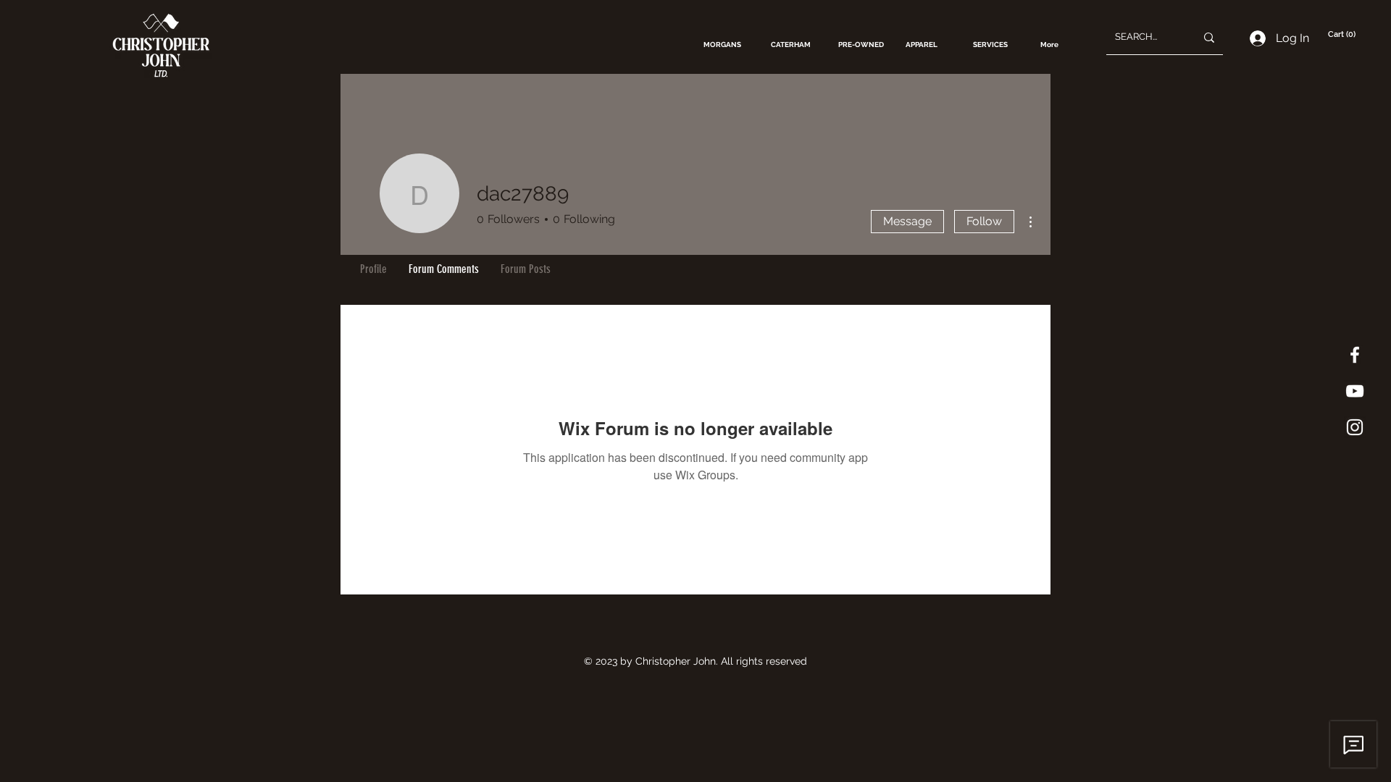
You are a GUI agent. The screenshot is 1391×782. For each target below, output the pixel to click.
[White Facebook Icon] (1355, 355)
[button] (1343, 34)
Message (907, 221)
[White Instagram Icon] (1355, 427)
